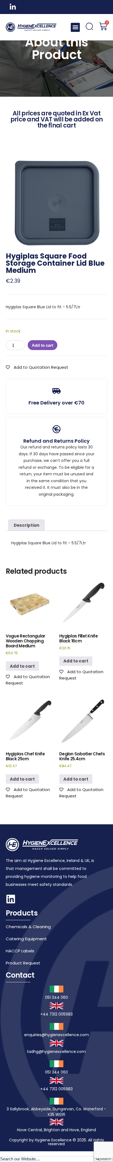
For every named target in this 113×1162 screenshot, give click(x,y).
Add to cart (42, 345)
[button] (75, 27)
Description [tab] (26, 525)
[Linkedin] (11, 899)
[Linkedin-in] (12, 7)
